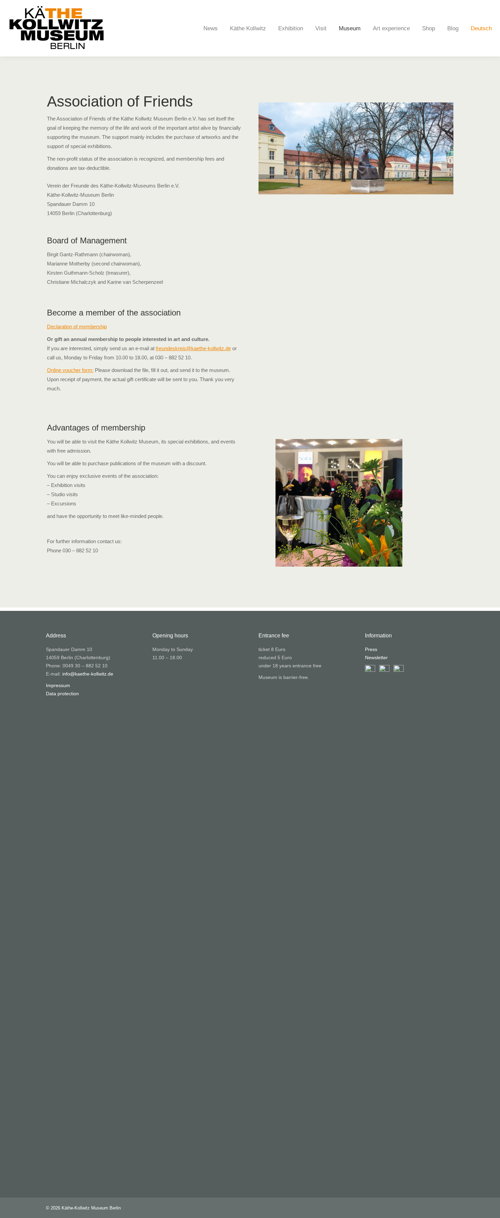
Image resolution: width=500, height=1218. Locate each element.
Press (371, 649)
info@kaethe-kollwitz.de (87, 674)
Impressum (58, 685)
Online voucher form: (70, 370)
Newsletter (376, 657)
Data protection (62, 693)
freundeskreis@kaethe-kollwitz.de (193, 348)
